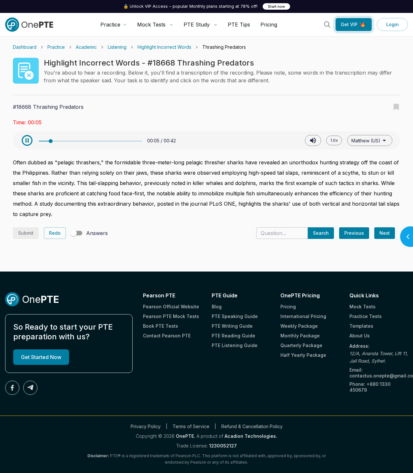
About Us (359, 335)
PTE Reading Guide (233, 335)
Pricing (268, 24)
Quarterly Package (301, 345)
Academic (86, 47)
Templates (361, 326)
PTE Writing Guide (232, 326)
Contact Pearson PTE (167, 335)
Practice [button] (110, 24)
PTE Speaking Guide (235, 316)
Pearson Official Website (171, 306)
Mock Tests (151, 24)
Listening (117, 47)
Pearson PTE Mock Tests (171, 316)
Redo (55, 233)
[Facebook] (12, 388)
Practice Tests (365, 316)
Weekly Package (299, 326)
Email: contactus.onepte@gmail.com (378, 372)
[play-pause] (27, 140)
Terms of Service (191, 426)
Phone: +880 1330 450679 (369, 387)
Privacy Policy (146, 426)
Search (321, 233)
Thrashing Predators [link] (224, 47)
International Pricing (303, 316)
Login (392, 24)
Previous (354, 233)
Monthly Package (300, 335)
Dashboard (24, 47)
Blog (217, 306)
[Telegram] (30, 388)
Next (384, 233)
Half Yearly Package (303, 355)
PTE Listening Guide (234, 345)
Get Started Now (41, 357)
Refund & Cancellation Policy (252, 426)
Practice (56, 47)
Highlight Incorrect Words (164, 47)
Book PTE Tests (160, 326)
